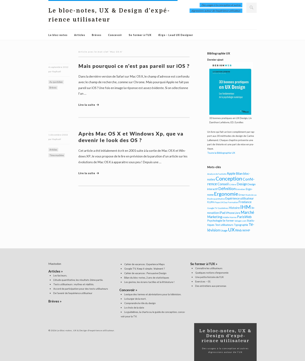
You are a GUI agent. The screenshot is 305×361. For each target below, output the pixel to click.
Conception (229, 178)
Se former (228, 220)
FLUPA (210, 202)
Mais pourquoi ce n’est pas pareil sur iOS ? (134, 66)
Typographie (241, 224)
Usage (224, 230)
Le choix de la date (134, 307)
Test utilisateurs (224, 224)
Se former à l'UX (202, 264)
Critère (232, 184)
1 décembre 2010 (58, 134)
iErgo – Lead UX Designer (175, 34)
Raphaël (56, 71)
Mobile (226, 217)
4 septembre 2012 (58, 67)
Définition (227, 188)
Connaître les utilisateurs (208, 268)
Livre (237, 212)
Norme (233, 217)
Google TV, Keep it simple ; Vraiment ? (144, 268)
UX (231, 229)
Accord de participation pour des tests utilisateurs (80, 288)
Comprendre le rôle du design (140, 303)
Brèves (96, 34)
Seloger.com (240, 220)
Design (242, 184)
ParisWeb (244, 217)
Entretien (240, 189)
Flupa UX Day (220, 202)
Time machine (56, 155)
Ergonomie (226, 194)
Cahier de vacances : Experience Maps (144, 264)
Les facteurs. (60, 275)
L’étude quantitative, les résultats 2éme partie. (78, 279)
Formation (233, 202)
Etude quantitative (216, 198)
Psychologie (214, 220)
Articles (79, 34)
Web (238, 230)
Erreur (242, 194)
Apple (231, 173)
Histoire (234, 208)
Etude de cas (251, 195)
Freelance (245, 202)
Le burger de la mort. (135, 298)
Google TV (212, 208)
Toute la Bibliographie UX (221, 152)
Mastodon (54, 263)
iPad (222, 213)
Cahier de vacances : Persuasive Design (145, 273)
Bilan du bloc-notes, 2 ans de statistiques (146, 277)
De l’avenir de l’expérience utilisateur (72, 293)
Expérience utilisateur (239, 198)
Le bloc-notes (57, 34)
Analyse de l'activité (216, 174)
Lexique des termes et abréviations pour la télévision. (152, 294)
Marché (247, 212)
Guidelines (223, 208)
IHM (245, 207)
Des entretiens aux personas (210, 285)
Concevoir (115, 34)
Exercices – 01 (203, 281)
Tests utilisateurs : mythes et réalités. (73, 284)
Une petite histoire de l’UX (209, 277)
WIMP (246, 230)
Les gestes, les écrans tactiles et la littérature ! (149, 281)
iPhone (230, 212)
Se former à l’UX (140, 34)
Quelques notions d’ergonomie (211, 272)
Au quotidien (56, 82)
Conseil (223, 184)
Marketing (214, 217)
